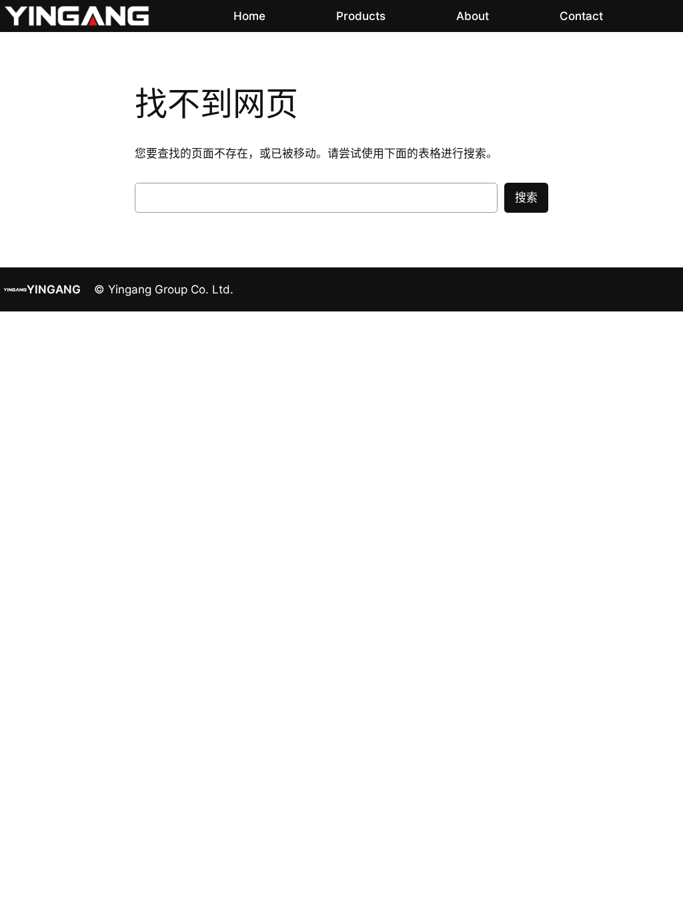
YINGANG (54, 289)
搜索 (526, 197)
